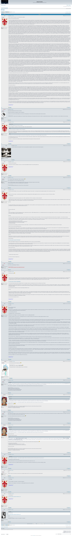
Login (5, 5)
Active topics (6, 7)
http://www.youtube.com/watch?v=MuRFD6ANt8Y (15, 281)
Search (70, 5)
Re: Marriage (12, 109)
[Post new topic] (3, 12)
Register (3, 5)
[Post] (63, 145)
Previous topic (66, 13)
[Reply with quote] (69, 107)
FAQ (67, 5)
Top (1, 107)
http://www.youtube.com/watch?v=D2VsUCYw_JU (15, 496)
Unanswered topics (3, 7)
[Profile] (9, 107)
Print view (2, 13)
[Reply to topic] (7, 12)
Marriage (3, 9)
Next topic (70, 13)
